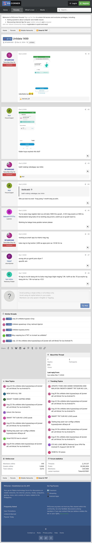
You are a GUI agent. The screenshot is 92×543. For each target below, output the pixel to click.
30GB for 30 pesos (58, 452)
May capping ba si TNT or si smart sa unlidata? (27, 335)
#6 (88, 234)
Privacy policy (47, 533)
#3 (88, 163)
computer (48, 22)
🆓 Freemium (51, 490)
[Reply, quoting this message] (87, 156)
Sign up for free (30, 17)
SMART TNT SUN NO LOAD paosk (64, 416)
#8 (88, 273)
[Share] (85, 53)
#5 (88, 210)
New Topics (9, 381)
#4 (88, 184)
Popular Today (9, 517)
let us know (64, 513)
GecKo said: (26, 189)
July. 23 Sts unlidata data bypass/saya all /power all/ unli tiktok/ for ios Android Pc (40, 341)
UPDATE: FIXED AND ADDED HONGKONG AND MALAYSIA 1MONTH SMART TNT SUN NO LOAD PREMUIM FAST (69, 388)
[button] (9, 10)
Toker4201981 (83, 471)
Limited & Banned (10, 514)
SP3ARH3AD (9, 42)
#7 (88, 255)
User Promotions (10, 511)
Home (5, 10)
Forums (16, 10)
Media (42, 10)
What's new (29, 10)
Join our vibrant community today (14, 24)
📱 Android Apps (53, 496)
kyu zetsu (51, 375)
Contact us (31, 533)
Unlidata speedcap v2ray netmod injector (25, 324)
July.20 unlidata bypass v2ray (20, 319)
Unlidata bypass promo (18, 330)
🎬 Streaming (51, 493)
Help (56, 533)
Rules (39, 533)
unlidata (31, 42)
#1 (88, 54)
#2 (88, 109)
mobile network (36, 22)
